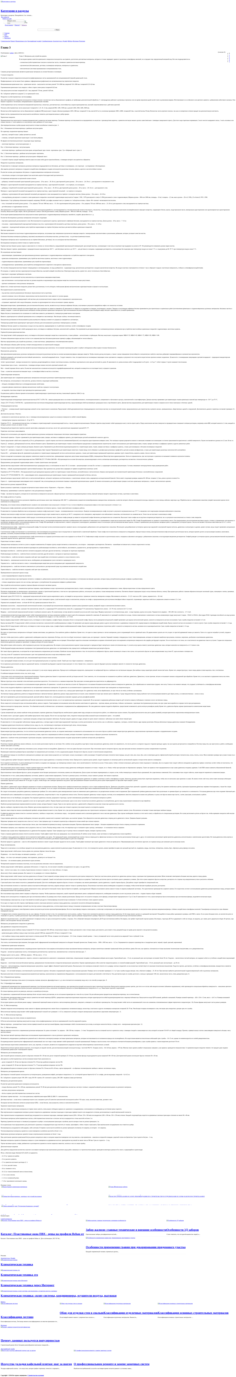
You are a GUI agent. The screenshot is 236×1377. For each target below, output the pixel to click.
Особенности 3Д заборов (182, 1229)
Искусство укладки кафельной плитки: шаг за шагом (36, 1364)
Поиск (6, 36)
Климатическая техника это (19, 1274)
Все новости (5, 17)
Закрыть (24, 25)
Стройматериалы (47, 41)
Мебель (70, 41)
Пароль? (17, 25)
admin (12, 53)
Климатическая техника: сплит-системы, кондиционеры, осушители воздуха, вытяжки (59, 1295)
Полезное (82, 41)
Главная (6, 33)
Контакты (7, 38)
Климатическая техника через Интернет (27, 1285)
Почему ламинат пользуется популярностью (30, 1340)
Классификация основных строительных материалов (193, 1312)
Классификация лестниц (17, 1317)
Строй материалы (6, 1219)
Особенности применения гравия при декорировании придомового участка (136, 1247)
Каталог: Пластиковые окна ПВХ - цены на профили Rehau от (42, 1234)
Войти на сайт (7, 18)
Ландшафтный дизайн (34, 41)
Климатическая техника (17, 1264)
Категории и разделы (15, 10)
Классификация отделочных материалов (131, 1312)
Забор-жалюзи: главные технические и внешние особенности (126, 1229)
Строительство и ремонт (35, 1375)
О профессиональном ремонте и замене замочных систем (111, 1364)
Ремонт (13, 41)
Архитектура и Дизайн (60, 41)
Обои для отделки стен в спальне (82, 1312)
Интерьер (76, 41)
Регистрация (9, 25)
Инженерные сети (21, 41)
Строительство (5, 41)
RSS (5, 34)
